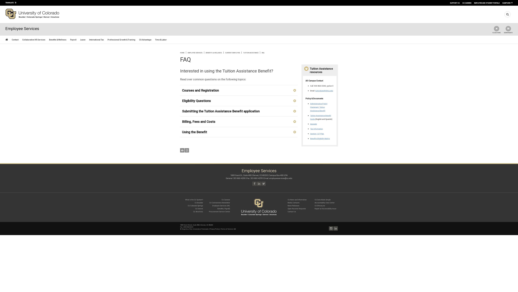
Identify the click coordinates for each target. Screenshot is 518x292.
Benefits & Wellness (57, 40)
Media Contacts (293, 203)
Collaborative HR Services (33, 40)
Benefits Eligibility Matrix (320, 138)
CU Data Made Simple (323, 200)
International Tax (96, 40)
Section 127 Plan (317, 134)
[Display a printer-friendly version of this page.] (182, 150)
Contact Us (292, 212)
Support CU (455, 3)
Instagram (331, 228)
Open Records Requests (297, 209)
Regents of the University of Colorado (195, 229)
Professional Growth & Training (121, 40)
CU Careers (466, 3)
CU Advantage (145, 40)
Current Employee (232, 53)
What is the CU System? (194, 200)
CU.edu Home (496, 32)
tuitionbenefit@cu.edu (324, 91)
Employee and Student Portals (487, 3)
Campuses (506, 3)
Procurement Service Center (219, 212)
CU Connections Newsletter (219, 203)
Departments (508, 32)
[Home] (32, 18)
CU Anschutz (198, 212)
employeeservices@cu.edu (280, 178)
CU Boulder (199, 203)
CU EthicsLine (320, 206)
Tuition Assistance (250, 53)
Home (182, 53)
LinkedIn (335, 228)
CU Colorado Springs (195, 206)
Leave (82, 40)
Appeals (313, 124)
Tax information (316, 129)
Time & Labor (161, 40)
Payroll (73, 40)
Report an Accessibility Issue (325, 209)
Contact (15, 40)
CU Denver (199, 209)
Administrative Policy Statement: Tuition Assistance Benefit (318, 107)
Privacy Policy (215, 229)
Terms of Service (227, 229)
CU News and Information (297, 200)
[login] (235, 229)
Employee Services (195, 53)
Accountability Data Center (325, 203)
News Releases (293, 206)
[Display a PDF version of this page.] (187, 150)
